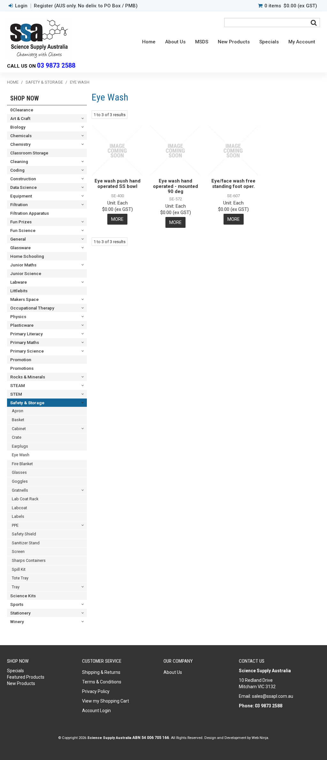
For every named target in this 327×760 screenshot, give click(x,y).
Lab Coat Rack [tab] (25, 498)
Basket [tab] (18, 419)
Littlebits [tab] (18, 290)
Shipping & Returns (101, 672)
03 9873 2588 (56, 65)
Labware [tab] (18, 282)
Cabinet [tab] (19, 428)
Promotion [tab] (20, 359)
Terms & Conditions (101, 681)
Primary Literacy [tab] (26, 333)
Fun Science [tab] (22, 230)
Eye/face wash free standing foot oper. (233, 183)
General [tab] (18, 239)
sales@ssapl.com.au (272, 696)
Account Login (96, 710)
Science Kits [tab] (23, 595)
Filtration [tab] (19, 204)
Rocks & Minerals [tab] (27, 376)
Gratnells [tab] (20, 490)
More (117, 219)
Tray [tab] (15, 587)
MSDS (201, 42)
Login (21, 6)
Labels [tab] (18, 516)
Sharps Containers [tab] (29, 560)
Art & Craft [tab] (20, 118)
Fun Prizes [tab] (21, 221)
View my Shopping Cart (105, 701)
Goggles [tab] (20, 481)
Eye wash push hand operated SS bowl (118, 183)
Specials (269, 42)
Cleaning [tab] (19, 161)
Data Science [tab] (23, 187)
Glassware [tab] (20, 247)
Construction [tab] (23, 178)
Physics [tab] (18, 316)
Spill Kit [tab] (19, 569)
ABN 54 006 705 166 (150, 737)
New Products (234, 42)
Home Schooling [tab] (27, 256)
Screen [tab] (18, 551)
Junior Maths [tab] (23, 264)
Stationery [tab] (20, 612)
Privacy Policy (96, 691)
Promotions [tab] (22, 368)
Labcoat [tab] (19, 507)
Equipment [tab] (21, 195)
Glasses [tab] (19, 472)
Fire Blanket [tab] (22, 463)
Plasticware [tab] (22, 325)
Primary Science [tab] (27, 351)
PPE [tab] (15, 525)
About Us (175, 42)
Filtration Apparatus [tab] (29, 213)
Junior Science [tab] (25, 273)
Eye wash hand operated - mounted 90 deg (175, 186)
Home (149, 42)
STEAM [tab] (17, 385)
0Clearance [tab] (21, 109)
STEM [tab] (16, 394)
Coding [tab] (17, 170)
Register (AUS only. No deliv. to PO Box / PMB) (86, 6)
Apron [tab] (17, 410)
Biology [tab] (18, 127)
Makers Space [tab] (24, 299)
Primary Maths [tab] (24, 342)
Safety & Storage (44, 82)
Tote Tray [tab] (20, 578)
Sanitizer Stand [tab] (26, 542)
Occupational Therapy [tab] (32, 307)
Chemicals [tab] (21, 135)
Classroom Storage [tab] (29, 152)
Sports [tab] (16, 604)
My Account (301, 42)
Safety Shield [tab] (24, 534)
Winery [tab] (17, 621)
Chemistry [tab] (20, 144)
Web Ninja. (260, 737)
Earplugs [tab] (20, 446)
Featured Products (25, 677)
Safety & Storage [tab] (27, 402)
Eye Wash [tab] (20, 454)
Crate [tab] (16, 437)
